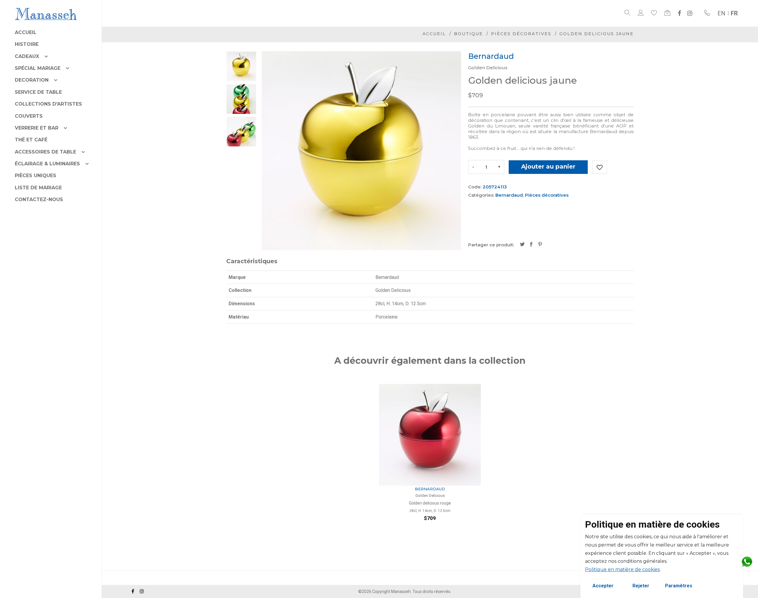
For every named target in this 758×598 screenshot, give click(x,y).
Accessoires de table (45, 152)
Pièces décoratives (521, 33)
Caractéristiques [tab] (251, 261)
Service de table (38, 92)
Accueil (25, 32)
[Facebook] (679, 13)
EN (721, 13)
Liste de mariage (38, 187)
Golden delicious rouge (430, 503)
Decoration (32, 80)
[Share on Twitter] (522, 245)
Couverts (29, 116)
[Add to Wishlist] (599, 167)
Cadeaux (27, 56)
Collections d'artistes (48, 104)
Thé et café (31, 140)
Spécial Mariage (37, 68)
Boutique (468, 33)
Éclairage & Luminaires (47, 164)
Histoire (26, 44)
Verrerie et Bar (36, 128)
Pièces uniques (35, 175)
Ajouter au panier (548, 166)
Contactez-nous (39, 199)
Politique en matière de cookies (622, 569)
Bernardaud (509, 195)
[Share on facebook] (531, 245)
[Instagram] (689, 13)
